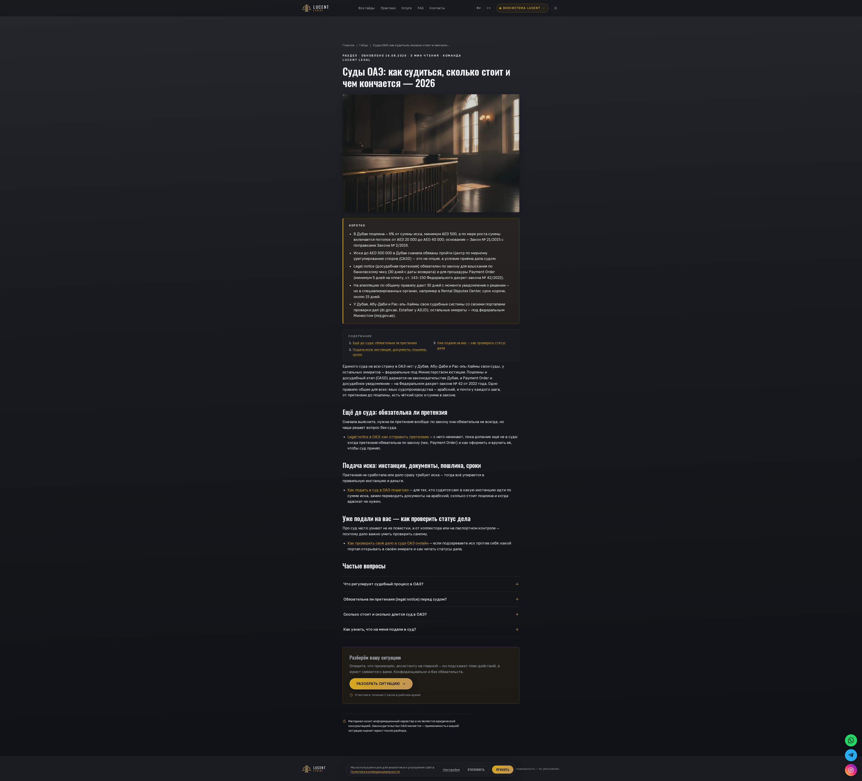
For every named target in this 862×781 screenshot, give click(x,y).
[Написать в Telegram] (851, 755)
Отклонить (476, 769)
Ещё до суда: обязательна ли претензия (385, 343)
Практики (388, 8)
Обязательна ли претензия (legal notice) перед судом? (395, 599)
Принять (502, 769)
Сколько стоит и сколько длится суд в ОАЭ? (385, 614)
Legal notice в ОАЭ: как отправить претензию (388, 436)
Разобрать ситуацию (378, 684)
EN (489, 8)
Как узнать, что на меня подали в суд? (379, 629)
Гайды (363, 45)
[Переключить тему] (555, 8)
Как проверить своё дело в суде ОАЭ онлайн (388, 543)
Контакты (437, 8)
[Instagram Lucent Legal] (851, 770)
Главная (348, 45)
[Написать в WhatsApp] (851, 740)
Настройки (451, 769)
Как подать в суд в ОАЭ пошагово (378, 490)
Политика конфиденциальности (375, 771)
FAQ (421, 8)
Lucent (521, 8)
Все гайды (366, 8)
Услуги (406, 8)
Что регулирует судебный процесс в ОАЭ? (383, 584)
